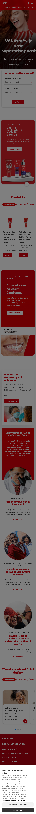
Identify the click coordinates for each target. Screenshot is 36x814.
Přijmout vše (18, 810)
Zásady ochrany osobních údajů (14, 800)
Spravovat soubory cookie (18, 804)
